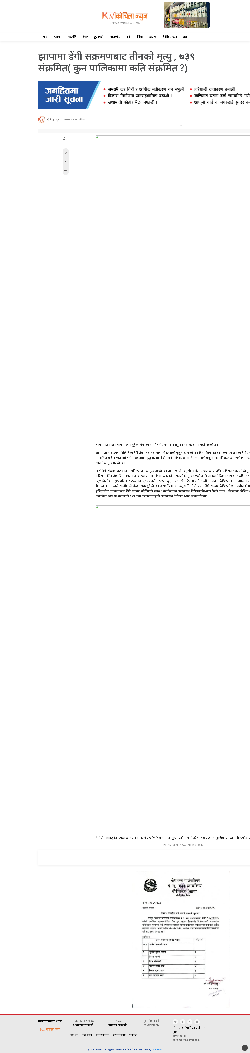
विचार (85, 37)
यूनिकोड (133, 1034)
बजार (185, 37)
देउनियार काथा (170, 37)
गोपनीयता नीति (102, 1034)
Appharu (157, 1049)
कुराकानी (98, 37)
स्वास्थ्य (152, 37)
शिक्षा (140, 37)
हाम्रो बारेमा (87, 1034)
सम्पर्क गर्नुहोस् (119, 1034)
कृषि (129, 37)
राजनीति (72, 37)
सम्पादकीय (115, 37)
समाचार (57, 37)
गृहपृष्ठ (44, 37)
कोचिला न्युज (53, 119)
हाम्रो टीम (74, 1034)
